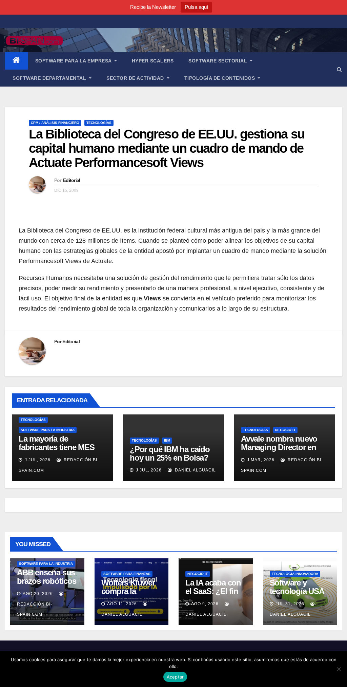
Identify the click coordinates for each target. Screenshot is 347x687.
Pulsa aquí (196, 7)
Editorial (71, 180)
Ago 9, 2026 (205, 603)
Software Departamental (50, 78)
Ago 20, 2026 (38, 593)
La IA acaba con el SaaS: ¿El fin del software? (213, 591)
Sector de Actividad (135, 78)
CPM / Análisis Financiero (55, 123)
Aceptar (175, 677)
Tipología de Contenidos (220, 78)
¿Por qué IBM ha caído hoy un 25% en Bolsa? (170, 453)
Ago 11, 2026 (122, 603)
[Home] (16, 61)
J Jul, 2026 (36, 460)
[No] (338, 669)
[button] (339, 69)
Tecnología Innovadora (295, 574)
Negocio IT (285, 430)
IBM (167, 440)
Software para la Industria (48, 430)
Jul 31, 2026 (289, 603)
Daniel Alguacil (195, 470)
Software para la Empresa (74, 60)
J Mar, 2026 (260, 460)
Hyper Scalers (153, 60)
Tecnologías (98, 123)
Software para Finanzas (126, 574)
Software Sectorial (218, 60)
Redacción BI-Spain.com (34, 609)
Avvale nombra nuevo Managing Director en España (279, 447)
